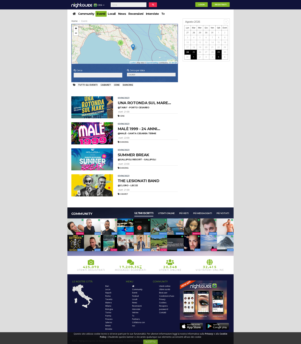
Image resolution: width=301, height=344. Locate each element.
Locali (112, 14)
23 (225, 47)
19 (200, 47)
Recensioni (135, 14)
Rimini (108, 325)
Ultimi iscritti (143, 213)
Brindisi (108, 329)
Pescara (108, 319)
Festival (135, 296)
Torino (108, 312)
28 (194, 32)
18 (194, 47)
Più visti (183, 213)
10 (187, 42)
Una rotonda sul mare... (144, 103)
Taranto (108, 299)
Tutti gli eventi (88, 84)
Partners (136, 319)
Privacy (162, 299)
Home (74, 20)
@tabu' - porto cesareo (133, 107)
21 (212, 47)
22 (218, 47)
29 (200, 32)
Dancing (128, 84)
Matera (108, 302)
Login (201, 4)
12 (200, 42)
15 (218, 42)
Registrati (221, 4)
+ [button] (76, 28)
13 (206, 42)
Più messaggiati (202, 213)
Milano (108, 306)
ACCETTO (150, 341)
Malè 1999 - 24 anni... (139, 129)
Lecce (107, 289)
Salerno (108, 322)
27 (187, 32)
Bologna (109, 309)
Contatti (162, 312)
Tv (163, 14)
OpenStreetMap (152, 62)
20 (206, 47)
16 (225, 42)
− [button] (76, 33)
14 (212, 42)
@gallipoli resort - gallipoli (137, 159)
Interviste (152, 14)
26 (200, 52)
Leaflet (133, 62)
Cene (117, 84)
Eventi (101, 14)
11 (194, 42)
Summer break (133, 155)
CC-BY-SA (173, 62)
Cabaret (106, 84)
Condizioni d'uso (166, 296)
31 (212, 32)
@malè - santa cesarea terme (137, 133)
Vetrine (135, 312)
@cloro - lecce (128, 185)
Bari (107, 286)
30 (206, 32)
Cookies (162, 302)
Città (100, 4)
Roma (108, 296)
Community (86, 14)
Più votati (223, 213)
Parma (108, 315)
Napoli (108, 292)
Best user (163, 292)
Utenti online (166, 213)
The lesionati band (138, 181)
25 (194, 52)
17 (187, 47)
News (122, 14)
